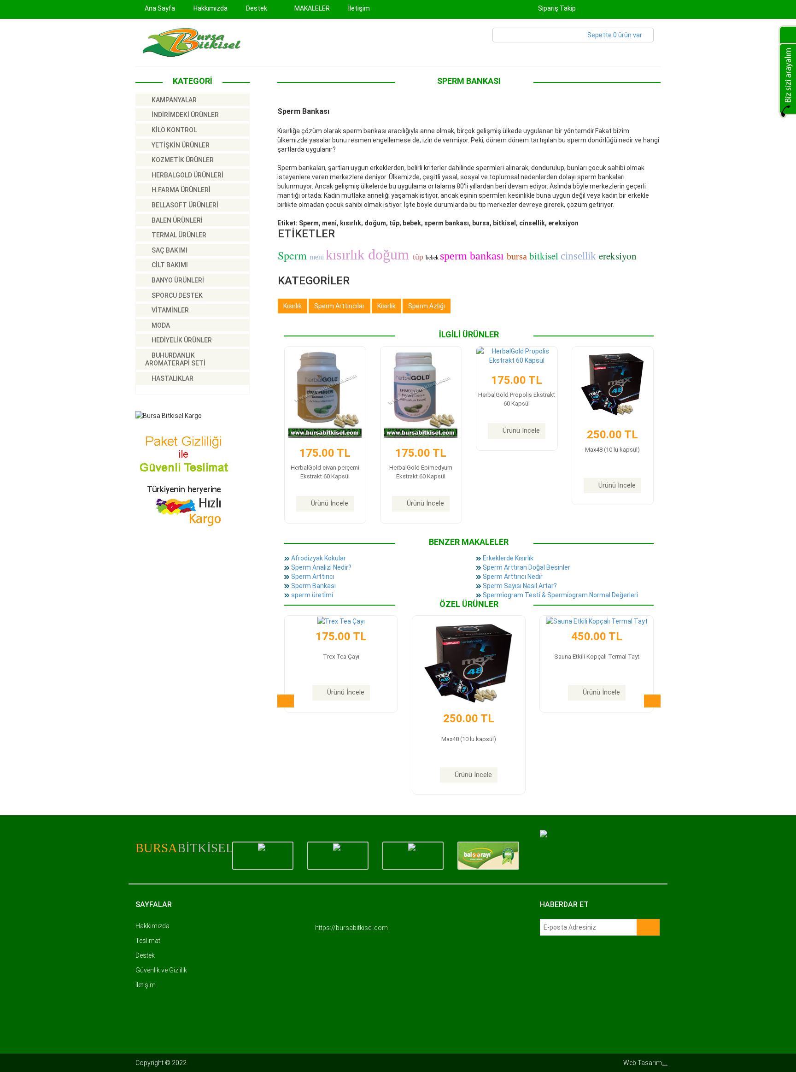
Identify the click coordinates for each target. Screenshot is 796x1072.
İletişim (359, 8)
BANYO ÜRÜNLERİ (177, 280)
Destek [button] (257, 8)
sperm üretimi (312, 595)
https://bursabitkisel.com (351, 927)
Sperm (294, 255)
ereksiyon (618, 255)
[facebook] (594, 8)
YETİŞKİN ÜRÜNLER (180, 145)
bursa (518, 256)
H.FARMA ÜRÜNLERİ (180, 190)
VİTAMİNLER (169, 310)
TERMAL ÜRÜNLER (178, 235)
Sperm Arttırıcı (312, 576)
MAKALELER (312, 8)
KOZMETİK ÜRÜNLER (182, 160)
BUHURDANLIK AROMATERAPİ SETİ (175, 359)
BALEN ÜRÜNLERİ (176, 220)
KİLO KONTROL (173, 130)
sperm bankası (473, 256)
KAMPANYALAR (173, 100)
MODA (160, 325)
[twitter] (613, 8)
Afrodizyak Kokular (318, 558)
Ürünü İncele (329, 503)
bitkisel (545, 255)
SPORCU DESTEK (176, 295)
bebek (433, 257)
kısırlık (347, 254)
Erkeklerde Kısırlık (508, 558)
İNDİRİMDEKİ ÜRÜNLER (184, 114)
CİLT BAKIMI (169, 265)
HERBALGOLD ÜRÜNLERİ (186, 175)
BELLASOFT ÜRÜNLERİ (184, 205)
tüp (419, 256)
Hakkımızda (210, 8)
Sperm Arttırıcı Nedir (513, 576)
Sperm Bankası (313, 585)
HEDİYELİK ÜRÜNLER (181, 340)
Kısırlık (292, 306)
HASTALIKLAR (171, 378)
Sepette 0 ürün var (615, 35)
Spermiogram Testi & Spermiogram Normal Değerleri (560, 595)
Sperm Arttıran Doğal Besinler (526, 567)
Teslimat (147, 940)
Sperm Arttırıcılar (339, 306)
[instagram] (651, 8)
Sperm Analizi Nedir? (321, 567)
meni (318, 257)
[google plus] (632, 8)
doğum (390, 254)
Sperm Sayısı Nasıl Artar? (520, 585)
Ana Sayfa (160, 8)
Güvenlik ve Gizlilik (161, 970)
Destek (145, 955)
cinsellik (580, 256)
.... (664, 1062)
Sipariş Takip (556, 8)
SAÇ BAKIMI (168, 250)
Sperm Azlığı (426, 306)
